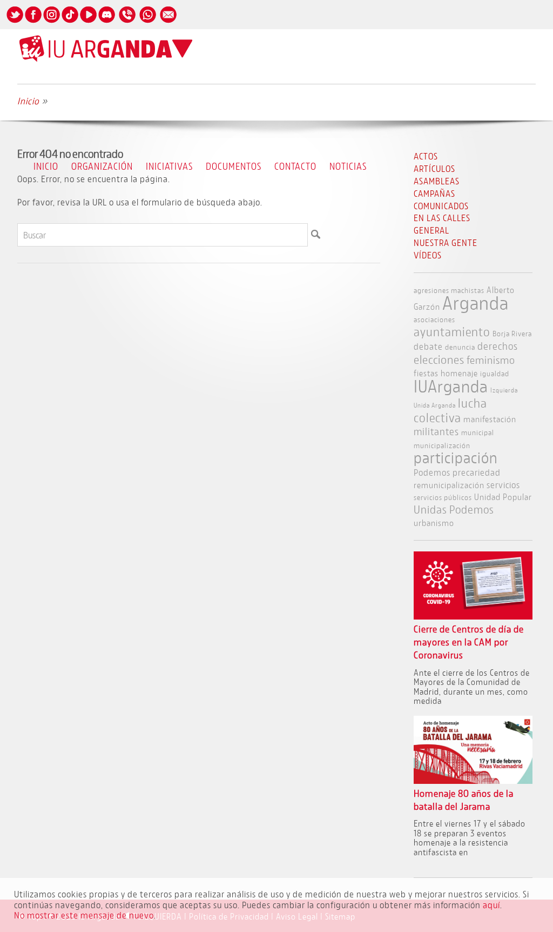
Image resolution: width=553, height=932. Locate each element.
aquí (491, 904)
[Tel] (127, 22)
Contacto (295, 166)
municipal (477, 432)
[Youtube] (88, 22)
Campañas (434, 193)
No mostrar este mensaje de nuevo (84, 915)
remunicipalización (449, 485)
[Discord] (106, 22)
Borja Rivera (512, 333)
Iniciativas (169, 166)
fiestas (426, 373)
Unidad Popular (503, 496)
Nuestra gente (445, 242)
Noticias (348, 166)
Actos (426, 156)
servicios (503, 484)
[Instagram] (51, 22)
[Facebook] (33, 22)
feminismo (491, 360)
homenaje (459, 373)
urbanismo (434, 522)
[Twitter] (14, 22)
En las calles (442, 217)
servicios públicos (443, 497)
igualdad (494, 373)
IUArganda (451, 386)
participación (456, 458)
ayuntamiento (452, 331)
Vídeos (428, 255)
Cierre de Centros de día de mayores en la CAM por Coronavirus (469, 642)
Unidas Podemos (454, 509)
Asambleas (437, 181)
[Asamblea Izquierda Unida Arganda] (105, 59)
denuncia (460, 346)
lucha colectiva (450, 410)
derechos (497, 346)
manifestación (489, 419)
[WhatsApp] (147, 22)
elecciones (439, 359)
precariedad (477, 472)
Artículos (434, 168)
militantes (436, 431)
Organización (102, 166)
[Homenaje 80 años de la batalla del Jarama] (473, 780)
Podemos (432, 472)
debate (428, 346)
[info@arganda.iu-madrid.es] (168, 22)
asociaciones (434, 319)
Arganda (475, 302)
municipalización (442, 445)
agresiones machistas (449, 290)
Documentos (233, 166)
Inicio (45, 166)
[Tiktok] (69, 22)
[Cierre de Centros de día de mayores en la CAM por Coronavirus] (473, 616)
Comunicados (441, 205)
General (431, 230)
